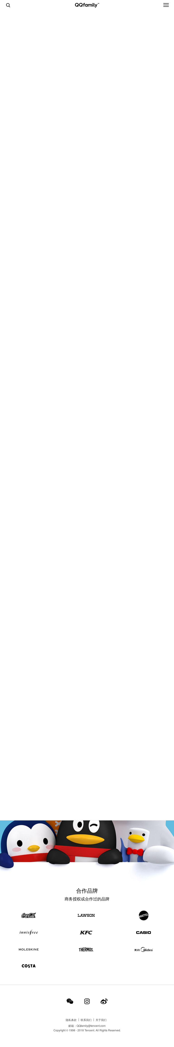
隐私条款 (71, 1020)
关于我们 (101, 1020)
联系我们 (86, 1020)
